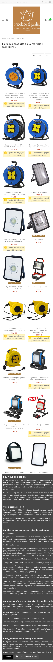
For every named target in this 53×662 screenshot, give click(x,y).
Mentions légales (15, 2)
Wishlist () (47, 2)
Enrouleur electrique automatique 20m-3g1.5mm (14, 329)
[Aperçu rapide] (17, 90)
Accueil (25, 2)
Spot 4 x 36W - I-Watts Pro (39, 192)
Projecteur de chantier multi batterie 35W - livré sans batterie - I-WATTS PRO (14, 427)
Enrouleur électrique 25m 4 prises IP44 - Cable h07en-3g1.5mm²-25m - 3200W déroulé (39, 96)
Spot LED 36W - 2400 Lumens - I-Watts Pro (14, 288)
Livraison (5, 2)
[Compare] (14, 90)
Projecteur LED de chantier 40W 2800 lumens (14, 473)
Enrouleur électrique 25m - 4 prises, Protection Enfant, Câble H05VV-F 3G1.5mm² (14, 95)
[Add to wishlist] (11, 90)
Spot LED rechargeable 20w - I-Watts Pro (39, 288)
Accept (8, 657)
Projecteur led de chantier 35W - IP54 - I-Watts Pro (38, 378)
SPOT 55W (39, 240)
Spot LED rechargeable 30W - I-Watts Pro (39, 426)
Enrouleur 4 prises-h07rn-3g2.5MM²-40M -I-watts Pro (14, 146)
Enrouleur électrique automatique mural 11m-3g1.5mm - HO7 (39, 330)
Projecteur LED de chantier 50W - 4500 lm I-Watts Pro (39, 473)
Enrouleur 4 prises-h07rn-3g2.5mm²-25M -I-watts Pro (39, 146)
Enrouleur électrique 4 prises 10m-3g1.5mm (14, 378)
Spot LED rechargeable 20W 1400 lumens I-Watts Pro (14, 240)
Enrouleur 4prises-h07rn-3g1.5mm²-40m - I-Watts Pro (14, 193)
